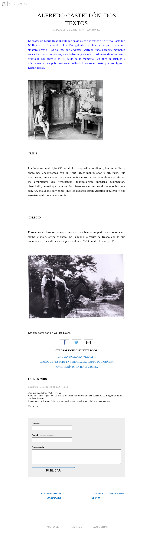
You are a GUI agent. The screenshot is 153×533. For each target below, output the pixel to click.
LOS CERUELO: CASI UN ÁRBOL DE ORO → (108, 496)
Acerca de (53, 527)
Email (88, 342)
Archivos (76, 527)
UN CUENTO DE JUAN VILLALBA (76, 356)
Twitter (76, 342)
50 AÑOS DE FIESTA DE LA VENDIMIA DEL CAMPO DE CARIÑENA (77, 362)
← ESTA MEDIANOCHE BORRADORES (49, 496)
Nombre (36, 423)
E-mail (43, 435)
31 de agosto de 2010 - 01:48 (69, 30)
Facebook (64, 342)
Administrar (100, 527)
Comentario (38, 447)
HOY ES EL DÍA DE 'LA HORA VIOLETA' (76, 367)
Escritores (93, 30)
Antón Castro (18, 4)
